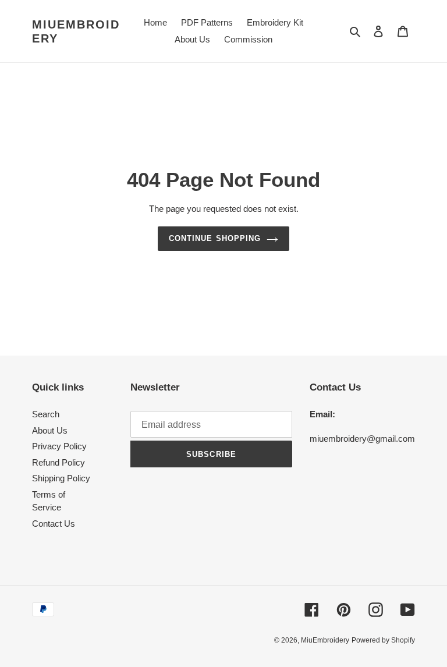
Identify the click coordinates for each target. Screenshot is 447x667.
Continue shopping (215, 238)
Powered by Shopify (383, 640)
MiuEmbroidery (76, 31)
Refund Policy (58, 462)
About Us (50, 430)
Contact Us (53, 523)
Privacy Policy (59, 446)
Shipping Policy (61, 478)
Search (45, 414)
